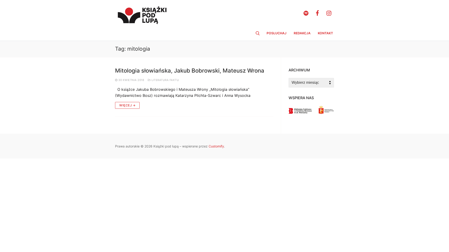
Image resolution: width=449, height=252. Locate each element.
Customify (216, 146)
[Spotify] (306, 13)
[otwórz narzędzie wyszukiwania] (258, 33)
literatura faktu (165, 80)
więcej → (127, 105)
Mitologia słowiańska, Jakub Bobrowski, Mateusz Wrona (189, 70)
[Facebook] (317, 13)
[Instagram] (329, 13)
